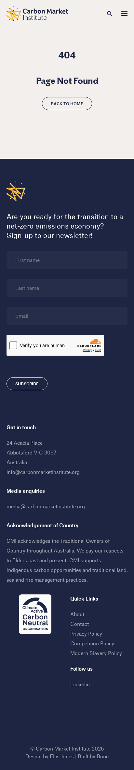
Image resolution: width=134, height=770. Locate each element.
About (77, 614)
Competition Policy (92, 643)
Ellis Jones (62, 756)
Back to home (67, 103)
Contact (79, 624)
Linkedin (80, 684)
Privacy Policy (86, 633)
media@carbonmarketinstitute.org (46, 506)
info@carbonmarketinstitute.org (43, 472)
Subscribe (27, 383)
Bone (103, 756)
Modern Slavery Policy (96, 653)
